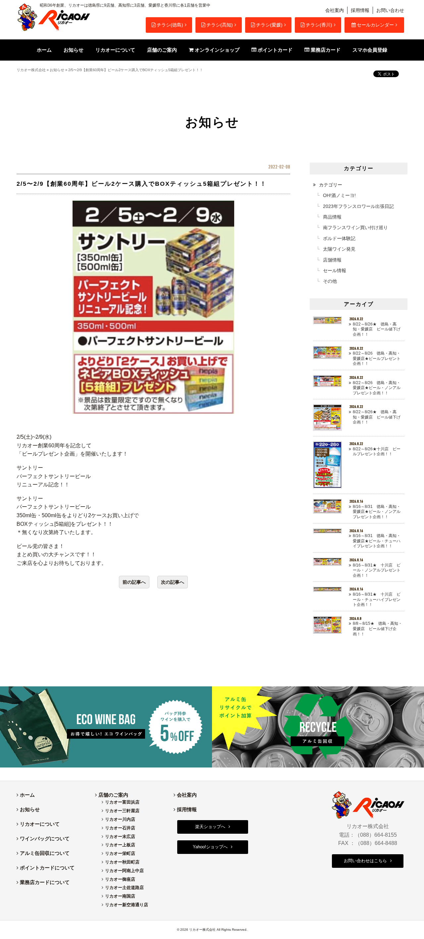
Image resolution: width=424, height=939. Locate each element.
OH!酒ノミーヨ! (339, 195)
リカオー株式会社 (31, 70)
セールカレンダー (375, 24)
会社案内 (334, 10)
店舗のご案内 (113, 795)
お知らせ (57, 70)
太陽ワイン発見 (339, 249)
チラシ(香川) (319, 24)
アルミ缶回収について (45, 853)
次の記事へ (172, 582)
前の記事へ (134, 582)
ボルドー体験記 (339, 238)
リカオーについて (40, 824)
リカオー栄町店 (120, 853)
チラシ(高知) (219, 24)
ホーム (27, 795)
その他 (330, 281)
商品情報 (332, 217)
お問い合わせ (390, 10)
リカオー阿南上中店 (124, 870)
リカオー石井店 (120, 827)
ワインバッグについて (45, 838)
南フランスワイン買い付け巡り (355, 227)
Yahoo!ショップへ (210, 846)
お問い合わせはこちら (365, 860)
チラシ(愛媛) (269, 24)
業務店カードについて (45, 882)
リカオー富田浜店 (122, 802)
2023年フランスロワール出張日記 (358, 206)
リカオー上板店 (120, 844)
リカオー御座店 (120, 879)
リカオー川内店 (120, 819)
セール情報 (334, 270)
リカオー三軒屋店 (122, 810)
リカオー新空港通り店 (126, 904)
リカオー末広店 (120, 836)
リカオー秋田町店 (122, 862)
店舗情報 (332, 260)
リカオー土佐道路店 (124, 887)
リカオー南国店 (120, 896)
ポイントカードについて (47, 867)
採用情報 (360, 10)
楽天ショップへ (210, 826)
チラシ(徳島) (170, 24)
